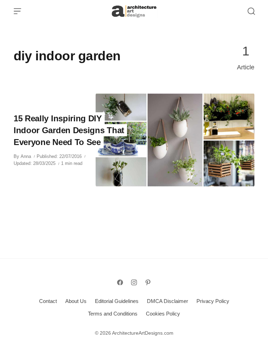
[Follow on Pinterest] (148, 282)
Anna (26, 156)
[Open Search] (251, 11)
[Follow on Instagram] (134, 282)
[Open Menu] (17, 11)
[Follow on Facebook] (120, 282)
